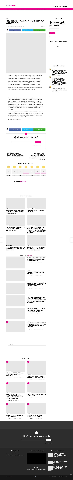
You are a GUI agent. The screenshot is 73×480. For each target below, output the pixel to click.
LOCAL (7, 208)
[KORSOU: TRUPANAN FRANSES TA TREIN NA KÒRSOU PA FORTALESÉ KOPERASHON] (15, 240)
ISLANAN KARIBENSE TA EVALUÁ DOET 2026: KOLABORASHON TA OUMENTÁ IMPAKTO (15, 212)
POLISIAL (22, 9)
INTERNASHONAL (34, 9)
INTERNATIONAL (9, 245)
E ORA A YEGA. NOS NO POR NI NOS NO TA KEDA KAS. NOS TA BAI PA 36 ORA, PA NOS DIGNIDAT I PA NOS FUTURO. (59, 90)
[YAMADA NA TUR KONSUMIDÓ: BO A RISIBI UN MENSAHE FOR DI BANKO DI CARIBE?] (15, 220)
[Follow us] (63, 9)
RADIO (11, 9)
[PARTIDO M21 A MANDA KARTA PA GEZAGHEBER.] (36, 387)
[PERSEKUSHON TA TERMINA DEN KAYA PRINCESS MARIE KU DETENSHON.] (15, 366)
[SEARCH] (64, 9)
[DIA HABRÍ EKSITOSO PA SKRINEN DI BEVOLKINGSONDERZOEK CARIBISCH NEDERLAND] (36, 240)
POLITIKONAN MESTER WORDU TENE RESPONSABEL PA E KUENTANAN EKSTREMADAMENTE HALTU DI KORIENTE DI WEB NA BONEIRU (59, 72)
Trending (64, 6)
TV (14, 9)
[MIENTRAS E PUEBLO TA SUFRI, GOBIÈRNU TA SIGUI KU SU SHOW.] (36, 368)
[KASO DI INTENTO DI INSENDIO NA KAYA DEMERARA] (15, 408)
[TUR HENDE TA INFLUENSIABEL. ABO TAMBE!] (36, 203)
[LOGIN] (66, 9)
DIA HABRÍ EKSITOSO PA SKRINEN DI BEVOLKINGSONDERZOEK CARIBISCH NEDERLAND (36, 249)
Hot (60, 6)
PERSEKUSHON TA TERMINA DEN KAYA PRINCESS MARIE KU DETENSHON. (15, 374)
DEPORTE (27, 9)
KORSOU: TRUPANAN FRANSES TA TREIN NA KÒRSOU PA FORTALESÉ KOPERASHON (15, 249)
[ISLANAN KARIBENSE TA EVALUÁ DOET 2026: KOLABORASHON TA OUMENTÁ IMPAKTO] (15, 203)
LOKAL (17, 9)
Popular (55, 6)
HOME (7, 9)
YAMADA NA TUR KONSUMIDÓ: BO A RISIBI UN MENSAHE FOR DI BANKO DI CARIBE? (15, 229)
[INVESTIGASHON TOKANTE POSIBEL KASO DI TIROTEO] (36, 408)
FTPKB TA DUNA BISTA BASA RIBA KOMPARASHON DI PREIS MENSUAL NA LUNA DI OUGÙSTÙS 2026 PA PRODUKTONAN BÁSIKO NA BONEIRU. (36, 230)
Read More (55, 464)
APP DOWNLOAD (42, 9)
